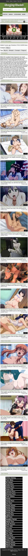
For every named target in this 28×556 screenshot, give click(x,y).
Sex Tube (9, 533)
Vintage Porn (10, 538)
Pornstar (9, 528)
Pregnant (24, 50)
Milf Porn (9, 517)
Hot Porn (9, 503)
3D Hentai (9, 482)
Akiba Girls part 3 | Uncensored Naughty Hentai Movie (14, 130)
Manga (11, 14)
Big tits (6, 50)
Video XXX (9, 540)
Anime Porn (10, 487)
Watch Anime (10, 542)
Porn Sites (9, 480)
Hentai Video (10, 508)
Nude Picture (10, 524)
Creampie (17, 50)
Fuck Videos (10, 496)
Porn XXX (19, 1)
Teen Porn (9, 535)
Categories (17, 14)
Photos (5, 14)
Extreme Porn (11, 494)
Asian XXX (9, 489)
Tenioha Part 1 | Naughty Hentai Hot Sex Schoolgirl (13, 309)
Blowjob (11, 50)
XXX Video (9, 547)
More (23, 14)
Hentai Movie (10, 510)
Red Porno (9, 531)
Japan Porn (10, 515)
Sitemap (14, 554)
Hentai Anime (10, 505)
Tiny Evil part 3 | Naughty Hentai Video (10, 390)
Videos (8, 47)
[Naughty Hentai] (14, 7)
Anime (11, 1)
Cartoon (15, 1)
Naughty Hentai (11, 519)
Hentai (7, 1)
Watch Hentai (10, 545)
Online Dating (11, 478)
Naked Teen (10, 521)
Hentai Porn (10, 501)
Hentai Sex (9, 512)
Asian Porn (10, 485)
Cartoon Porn (10, 491)
